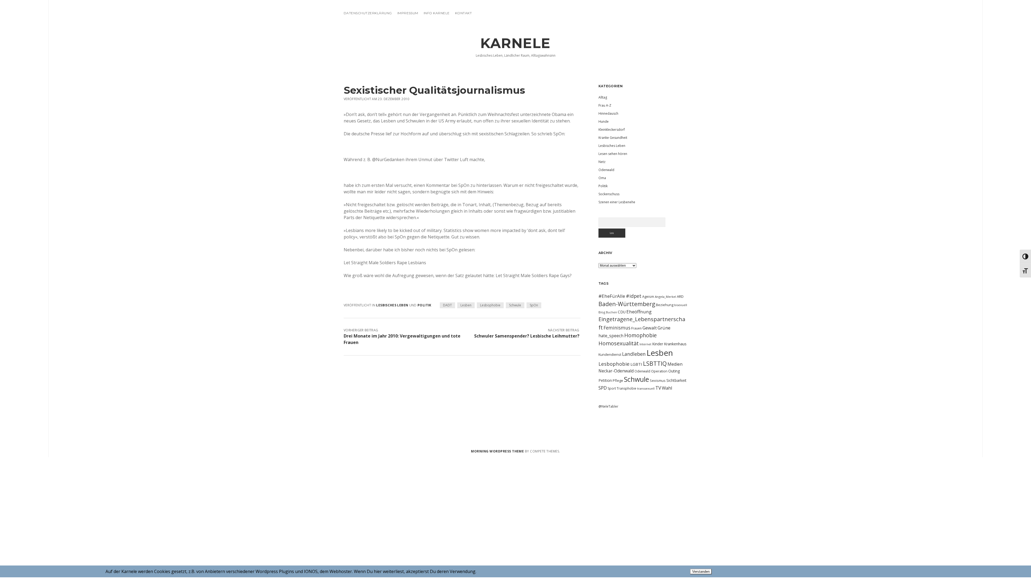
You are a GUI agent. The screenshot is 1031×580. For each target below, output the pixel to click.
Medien (675, 364)
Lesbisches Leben (392, 305)
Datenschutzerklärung (368, 13)
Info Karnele (437, 13)
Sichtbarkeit (676, 380)
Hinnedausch (608, 113)
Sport (612, 388)
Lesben (465, 305)
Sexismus (658, 380)
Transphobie (626, 388)
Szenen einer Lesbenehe (616, 202)
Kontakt (463, 13)
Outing (674, 371)
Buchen (611, 312)
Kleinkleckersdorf (611, 129)
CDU (622, 311)
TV (658, 388)
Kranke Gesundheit (612, 137)
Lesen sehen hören (612, 153)
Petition (605, 380)
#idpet (633, 296)
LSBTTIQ (655, 363)
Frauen (636, 328)
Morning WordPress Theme (497, 451)
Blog (601, 312)
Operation (659, 371)
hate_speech (610, 336)
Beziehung (664, 304)
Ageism (648, 296)
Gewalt (649, 328)
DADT (447, 305)
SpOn (534, 305)
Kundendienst (609, 354)
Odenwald (606, 170)
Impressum (407, 13)
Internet (645, 344)
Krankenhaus (675, 343)
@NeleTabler (608, 406)
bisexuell (680, 305)
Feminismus (617, 327)
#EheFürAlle (611, 296)
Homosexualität (618, 343)
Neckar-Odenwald (616, 371)
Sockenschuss (608, 194)
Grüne (664, 328)
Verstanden (701, 572)
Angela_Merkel (665, 297)
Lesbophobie (490, 305)
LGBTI (636, 364)
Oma (602, 178)
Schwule (515, 305)
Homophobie (640, 335)
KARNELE (515, 43)
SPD (602, 388)
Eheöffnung (639, 312)
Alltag (602, 97)
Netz (601, 162)
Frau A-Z (604, 105)
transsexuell (646, 388)
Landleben (634, 354)
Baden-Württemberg (626, 304)
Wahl (667, 388)
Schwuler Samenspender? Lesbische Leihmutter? (526, 336)
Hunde (603, 121)
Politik (424, 305)
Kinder (657, 343)
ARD (680, 296)
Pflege (618, 380)
